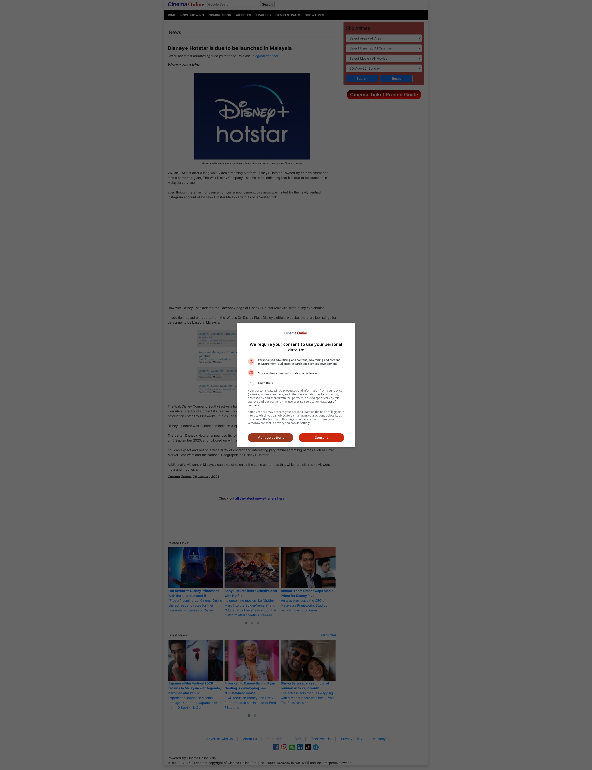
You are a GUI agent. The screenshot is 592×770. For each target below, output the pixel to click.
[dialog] (296, 385)
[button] (296, 383)
